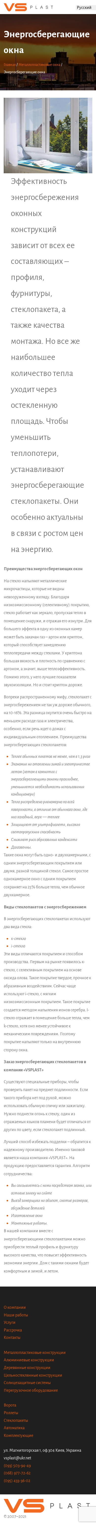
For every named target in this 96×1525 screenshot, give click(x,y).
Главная (10, 65)
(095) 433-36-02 (17, 1481)
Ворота (10, 1405)
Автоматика (14, 1428)
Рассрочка (13, 1330)
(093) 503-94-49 (17, 1466)
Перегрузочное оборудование (31, 1390)
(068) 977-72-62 (17, 1473)
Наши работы (16, 1315)
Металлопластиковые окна (39, 65)
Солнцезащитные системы (27, 1383)
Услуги (10, 1322)
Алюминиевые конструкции (29, 1360)
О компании (15, 1307)
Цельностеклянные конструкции (33, 1375)
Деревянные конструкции (27, 1368)
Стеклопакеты (16, 1420)
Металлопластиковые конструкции (35, 1352)
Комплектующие (18, 1435)
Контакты (12, 1337)
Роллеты (11, 1413)
